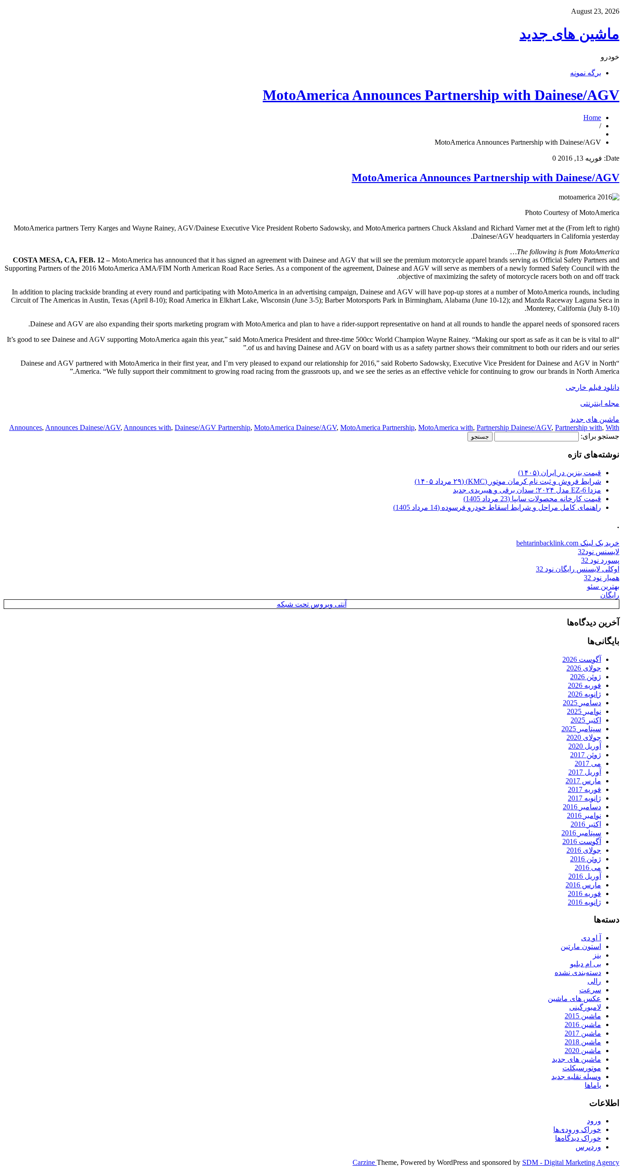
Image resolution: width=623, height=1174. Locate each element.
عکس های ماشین (574, 998)
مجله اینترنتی (599, 403)
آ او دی (591, 938)
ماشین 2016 (583, 1024)
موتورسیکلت (581, 1068)
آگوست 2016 (581, 841)
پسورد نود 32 (600, 560)
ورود (594, 1121)
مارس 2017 (583, 781)
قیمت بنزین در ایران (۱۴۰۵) (559, 473)
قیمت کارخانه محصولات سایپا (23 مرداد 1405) (532, 499)
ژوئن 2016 (585, 859)
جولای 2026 (583, 668)
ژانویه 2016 (584, 902)
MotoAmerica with (445, 427)
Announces (25, 427)
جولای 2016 (583, 850)
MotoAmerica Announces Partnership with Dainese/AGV (441, 95)
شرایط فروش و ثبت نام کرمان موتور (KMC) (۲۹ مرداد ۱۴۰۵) (508, 481)
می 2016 (588, 867)
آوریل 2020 (584, 746)
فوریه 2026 (584, 685)
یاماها (593, 1085)
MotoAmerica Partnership (377, 427)
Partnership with (578, 427)
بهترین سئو (603, 586)
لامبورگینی (585, 1007)
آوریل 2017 (584, 772)
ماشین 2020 (583, 1050)
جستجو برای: (600, 436)
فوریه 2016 (584, 893)
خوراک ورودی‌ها (577, 1129)
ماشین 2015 (583, 1016)
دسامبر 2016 (582, 807)
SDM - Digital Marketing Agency (570, 1162)
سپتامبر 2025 (581, 729)
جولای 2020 (583, 737)
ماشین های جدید (569, 34)
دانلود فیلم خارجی (592, 387)
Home (592, 117)
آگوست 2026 (581, 659)
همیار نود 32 (601, 578)
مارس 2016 (583, 885)
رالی (594, 981)
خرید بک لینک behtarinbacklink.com (567, 543)
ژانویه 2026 (584, 694)
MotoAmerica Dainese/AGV (295, 427)
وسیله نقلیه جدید (576, 1076)
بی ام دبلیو (585, 964)
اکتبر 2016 (586, 824)
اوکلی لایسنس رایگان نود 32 (577, 569)
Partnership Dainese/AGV (514, 427)
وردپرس (588, 1147)
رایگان (609, 595)
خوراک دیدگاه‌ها (578, 1138)
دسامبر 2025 (582, 703)
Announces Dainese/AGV (82, 427)
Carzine (365, 1162)
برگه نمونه (585, 73)
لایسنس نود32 (598, 552)
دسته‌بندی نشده (578, 972)
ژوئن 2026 (585, 677)
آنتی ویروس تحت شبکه (312, 604)
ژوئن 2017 (585, 755)
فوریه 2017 (584, 789)
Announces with (147, 427)
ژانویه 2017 (584, 798)
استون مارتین (581, 946)
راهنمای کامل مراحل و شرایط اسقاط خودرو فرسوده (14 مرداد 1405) (497, 507)
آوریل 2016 (584, 876)
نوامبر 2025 (584, 711)
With (612, 427)
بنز (597, 955)
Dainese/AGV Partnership (212, 427)
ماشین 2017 (583, 1033)
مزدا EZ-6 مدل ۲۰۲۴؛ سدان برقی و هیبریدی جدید (527, 490)
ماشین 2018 (583, 1042)
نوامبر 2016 (584, 815)
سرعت (590, 990)
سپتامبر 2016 (581, 833)
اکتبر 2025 (586, 720)
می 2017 (588, 763)
